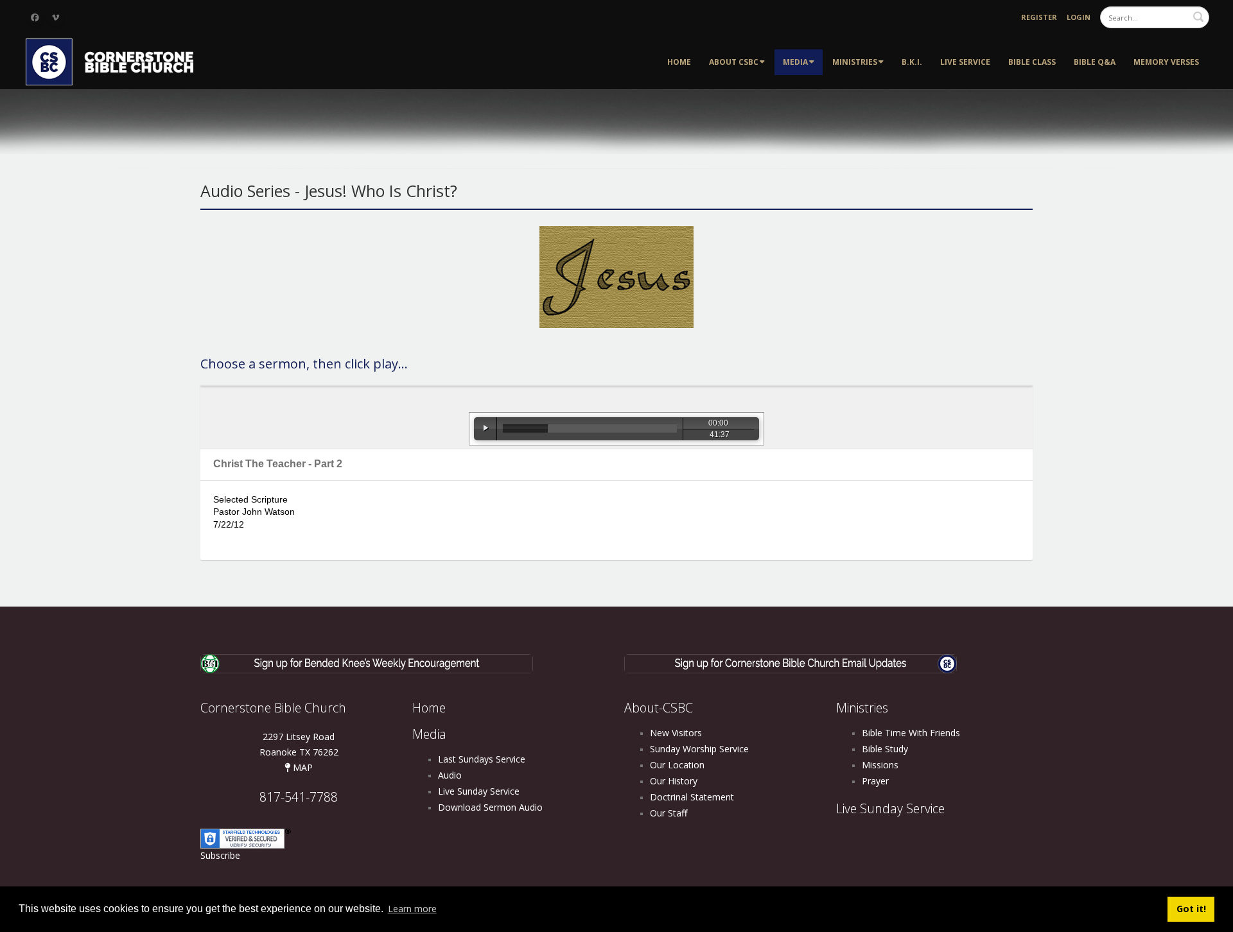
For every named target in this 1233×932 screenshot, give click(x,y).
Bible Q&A (1094, 61)
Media (795, 61)
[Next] (777, 428)
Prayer (875, 781)
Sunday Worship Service (699, 749)
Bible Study (885, 749)
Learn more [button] (412, 908)
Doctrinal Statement (692, 797)
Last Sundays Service (481, 759)
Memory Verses (1166, 61)
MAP (301, 767)
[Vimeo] (55, 17)
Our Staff (668, 813)
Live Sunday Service (479, 791)
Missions (880, 765)
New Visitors (676, 733)
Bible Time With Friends (911, 733)
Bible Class (1032, 61)
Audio (450, 775)
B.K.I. (912, 61)
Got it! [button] (1191, 908)
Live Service (965, 61)
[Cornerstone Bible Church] (116, 60)
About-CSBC (658, 707)
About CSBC (733, 61)
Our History (673, 781)
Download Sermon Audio (490, 807)
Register (1039, 17)
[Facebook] (35, 17)
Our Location (677, 765)
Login (1078, 17)
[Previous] (456, 428)
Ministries (854, 61)
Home (679, 61)
